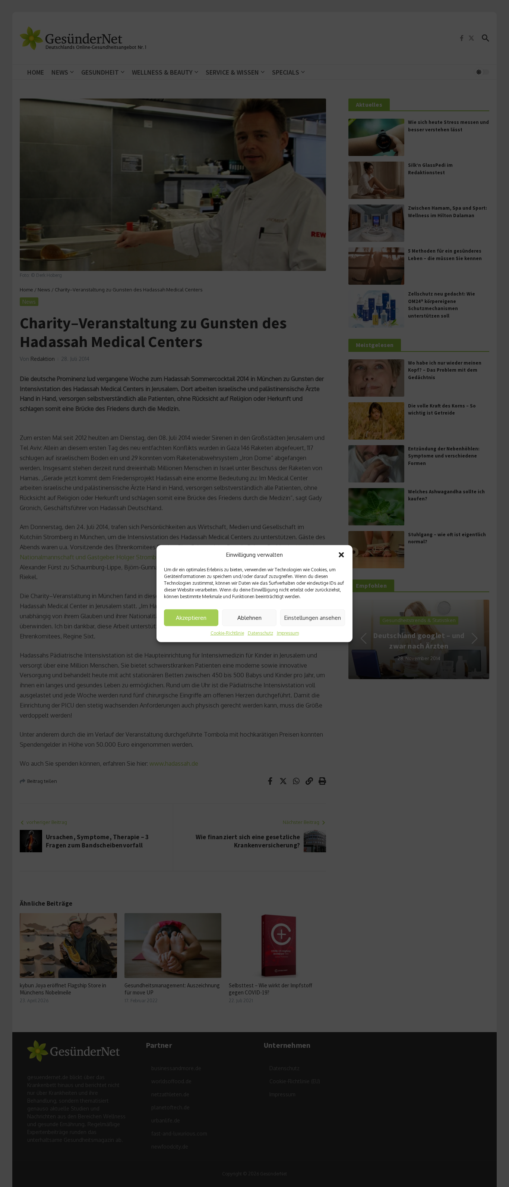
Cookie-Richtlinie (227, 633)
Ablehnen (249, 617)
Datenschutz (260, 633)
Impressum (288, 633)
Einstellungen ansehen (312, 617)
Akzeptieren (191, 617)
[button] (341, 555)
